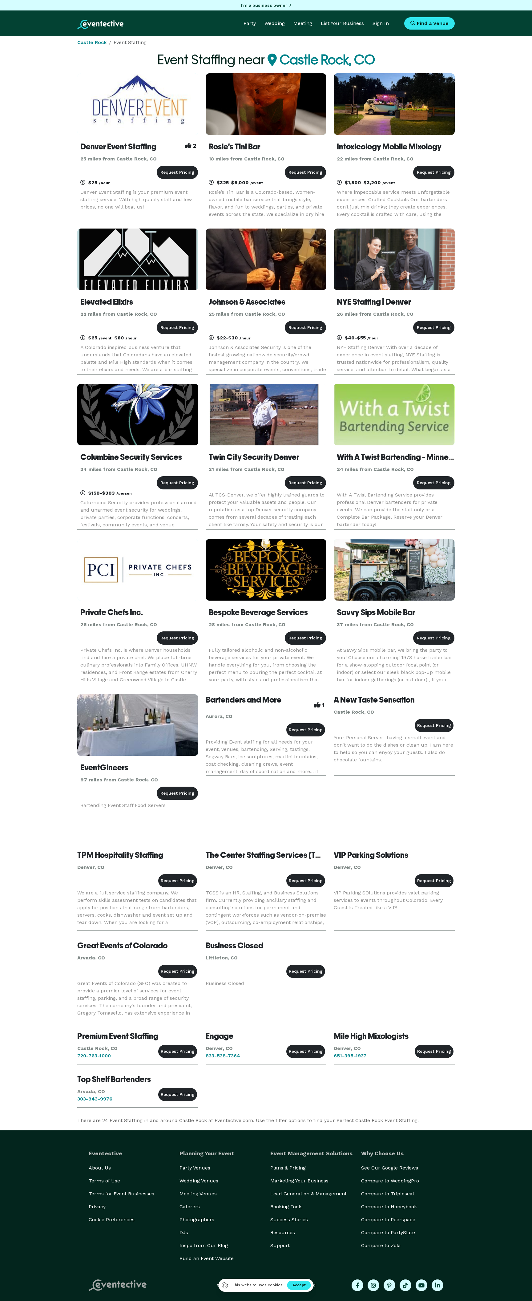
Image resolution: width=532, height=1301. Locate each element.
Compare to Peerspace (388, 1219)
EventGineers (104, 767)
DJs (183, 1232)
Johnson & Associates (247, 301)
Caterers (189, 1207)
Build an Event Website (206, 1258)
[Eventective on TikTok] (405, 1285)
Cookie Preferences (112, 1219)
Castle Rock (92, 42)
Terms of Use (104, 1181)
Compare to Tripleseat (387, 1194)
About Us (100, 1168)
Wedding (274, 23)
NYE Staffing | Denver (374, 301)
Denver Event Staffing (118, 146)
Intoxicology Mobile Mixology (389, 146)
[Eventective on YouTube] (421, 1285)
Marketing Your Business (299, 1181)
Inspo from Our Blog (203, 1245)
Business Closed (234, 945)
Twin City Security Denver (254, 457)
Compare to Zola (381, 1245)
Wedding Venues (198, 1181)
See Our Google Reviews (389, 1168)
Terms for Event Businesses (121, 1194)
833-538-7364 (223, 1056)
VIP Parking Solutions (371, 855)
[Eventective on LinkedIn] (437, 1285)
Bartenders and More (243, 699)
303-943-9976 (94, 1099)
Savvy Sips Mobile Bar (376, 612)
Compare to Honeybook (389, 1207)
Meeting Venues (198, 1194)
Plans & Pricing (288, 1168)
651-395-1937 (350, 1056)
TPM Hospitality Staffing (120, 855)
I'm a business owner (264, 5)
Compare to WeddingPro (390, 1181)
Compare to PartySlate (388, 1232)
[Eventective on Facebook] (357, 1285)
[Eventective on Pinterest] (389, 1285)
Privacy (97, 1207)
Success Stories (289, 1219)
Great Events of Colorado (122, 945)
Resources (282, 1232)
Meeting (302, 23)
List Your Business (342, 23)
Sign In (381, 23)
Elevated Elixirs (106, 301)
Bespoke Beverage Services (258, 612)
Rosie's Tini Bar (234, 146)
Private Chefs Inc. (111, 612)
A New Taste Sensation (374, 699)
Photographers (196, 1219)
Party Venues (194, 1168)
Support (280, 1245)
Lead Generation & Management (308, 1194)
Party (250, 23)
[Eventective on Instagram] (373, 1285)
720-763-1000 (94, 1056)
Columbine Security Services (131, 457)
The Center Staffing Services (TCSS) (269, 855)
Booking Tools (286, 1207)
